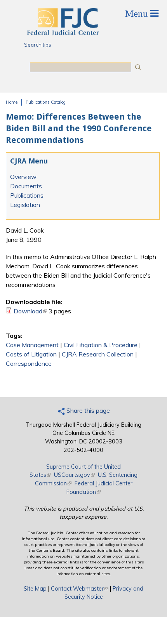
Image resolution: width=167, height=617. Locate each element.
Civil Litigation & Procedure (100, 345)
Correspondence (29, 363)
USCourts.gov (74, 474)
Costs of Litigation (31, 354)
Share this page (87, 410)
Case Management (32, 345)
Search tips (37, 45)
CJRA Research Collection (98, 354)
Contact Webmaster (79, 588)
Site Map (35, 588)
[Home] (62, 33)
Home (11, 102)
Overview (23, 177)
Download (30, 311)
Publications (26, 195)
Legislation (25, 205)
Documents (26, 186)
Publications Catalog (46, 102)
